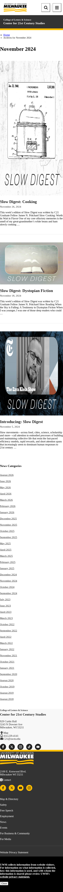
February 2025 (7, 562)
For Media (5, 839)
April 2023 (5, 612)
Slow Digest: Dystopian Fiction (26, 290)
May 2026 (5, 487)
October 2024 (7, 587)
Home (6, 34)
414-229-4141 (10, 735)
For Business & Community (15, 833)
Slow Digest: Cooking (18, 201)
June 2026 (5, 481)
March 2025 (6, 556)
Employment (7, 816)
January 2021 (7, 668)
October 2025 (7, 531)
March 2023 (6, 618)
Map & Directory (9, 799)
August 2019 (7, 692)
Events (3, 827)
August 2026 (7, 475)
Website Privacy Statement (14, 852)
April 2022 (5, 636)
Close (4, 883)
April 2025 (5, 549)
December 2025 (8, 518)
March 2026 (6, 500)
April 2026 (5, 493)
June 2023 (5, 605)
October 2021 (7, 661)
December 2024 (8, 574)
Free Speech (6, 810)
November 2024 (8, 580)
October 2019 (7, 686)
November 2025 (8, 524)
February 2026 (7, 506)
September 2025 (8, 537)
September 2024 (8, 593)
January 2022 (7, 649)
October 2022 (7, 624)
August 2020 (7, 680)
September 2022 (8, 630)
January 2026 (7, 512)
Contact (7, 779)
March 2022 (6, 643)
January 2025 (7, 568)
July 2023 (5, 599)
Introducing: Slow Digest (21, 422)
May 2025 (5, 543)
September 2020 (8, 674)
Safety (3, 804)
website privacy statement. (15, 876)
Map (5, 732)
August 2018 (7, 699)
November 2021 (8, 655)
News (3, 822)
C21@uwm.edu (11, 738)
